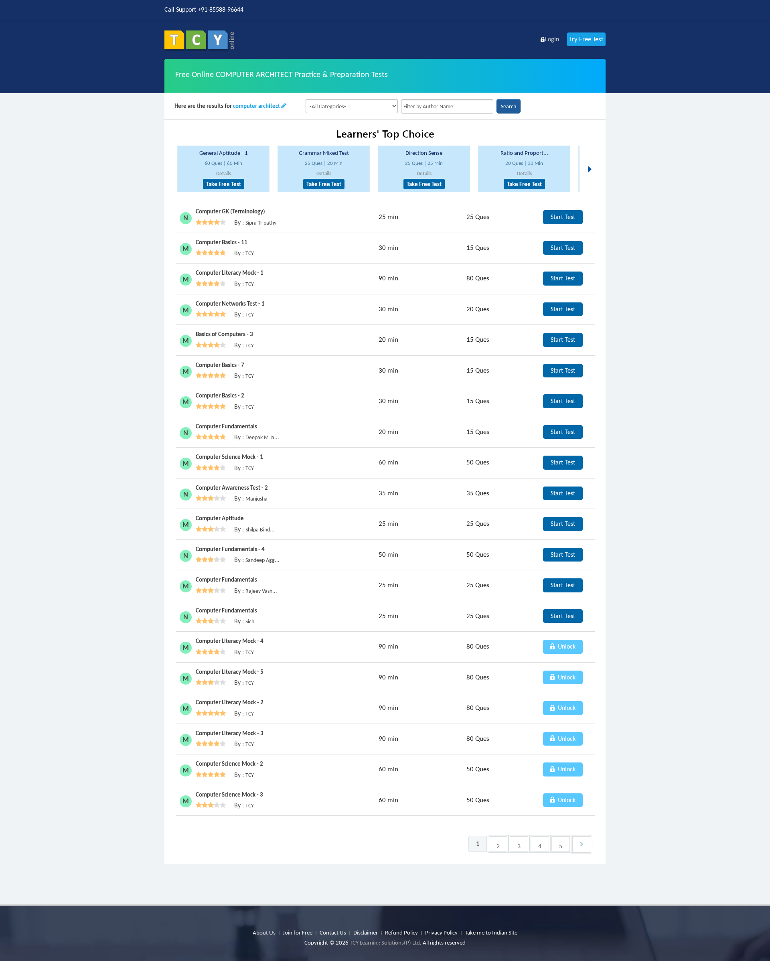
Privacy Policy (441, 932)
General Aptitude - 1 (223, 152)
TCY (249, 253)
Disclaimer (365, 932)
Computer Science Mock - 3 (229, 794)
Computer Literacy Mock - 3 (229, 733)
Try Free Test (586, 39)
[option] (223, 169)
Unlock (565, 646)
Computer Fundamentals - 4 (230, 549)
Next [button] (592, 160)
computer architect (256, 105)
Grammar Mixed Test (324, 152)
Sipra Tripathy (260, 222)
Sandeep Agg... (262, 560)
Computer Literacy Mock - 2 (229, 702)
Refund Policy (401, 932)
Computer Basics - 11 (221, 242)
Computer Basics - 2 (220, 395)
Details (223, 173)
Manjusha (256, 498)
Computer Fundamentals (226, 426)
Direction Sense (423, 152)
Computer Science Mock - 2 (229, 763)
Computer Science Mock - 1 (229, 456)
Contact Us (333, 932)
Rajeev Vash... (261, 591)
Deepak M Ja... (262, 437)
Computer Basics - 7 (220, 365)
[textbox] (447, 106)
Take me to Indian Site (491, 932)
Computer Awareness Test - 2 (232, 487)
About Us (264, 932)
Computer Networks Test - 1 (230, 303)
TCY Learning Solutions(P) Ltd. (385, 942)
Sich (249, 621)
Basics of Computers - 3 (224, 334)
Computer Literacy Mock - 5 (229, 671)
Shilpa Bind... (260, 529)
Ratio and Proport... (524, 152)
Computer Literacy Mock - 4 (229, 641)
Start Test (563, 217)
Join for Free (297, 932)
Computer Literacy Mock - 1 (229, 272)
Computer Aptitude (220, 518)
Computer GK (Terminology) (230, 211)
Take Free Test (223, 184)
